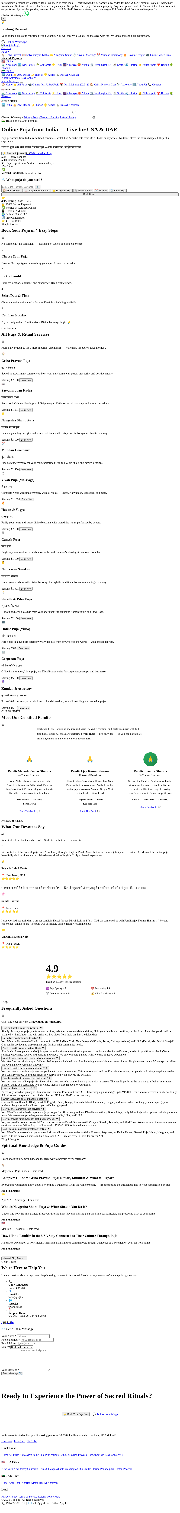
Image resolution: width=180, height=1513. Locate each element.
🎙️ (37, 187)
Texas (42, 1468)
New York (7, 1468)
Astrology (14, 77)
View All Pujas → (11, 58)
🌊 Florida (131, 64)
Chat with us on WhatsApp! (45, 1021)
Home (4, 1454)
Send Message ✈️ (12, 1373)
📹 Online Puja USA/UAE (43, 84)
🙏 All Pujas (20, 84)
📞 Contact (154, 84)
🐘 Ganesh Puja (83, 190)
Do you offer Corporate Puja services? (24, 1109)
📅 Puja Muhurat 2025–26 (74, 84)
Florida (95, 1468)
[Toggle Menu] (21, 82)
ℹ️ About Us (139, 84)
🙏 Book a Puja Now (13, 153)
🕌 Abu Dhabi (21, 74)
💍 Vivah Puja (117, 190)
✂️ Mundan (101, 190)
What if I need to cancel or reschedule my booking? (30, 1058)
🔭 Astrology (124, 84)
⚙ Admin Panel (90, 1510)
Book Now (26, 380)
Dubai (4, 1482)
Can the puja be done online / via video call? (27, 1078)
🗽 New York (9, 64)
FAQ (57, 1496)
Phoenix (127, 1468)
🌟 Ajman (49, 74)
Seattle (87, 1468)
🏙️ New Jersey (26, 64)
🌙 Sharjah (36, 74)
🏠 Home (6, 84)
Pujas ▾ (5, 51)
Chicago (51, 1468)
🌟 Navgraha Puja (62, 190)
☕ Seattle (119, 64)
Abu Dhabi (15, 1482)
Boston (119, 1468)
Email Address (9, 1343)
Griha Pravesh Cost (82, 1454)
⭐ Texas (57, 64)
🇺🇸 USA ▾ (7, 61)
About (4, 77)
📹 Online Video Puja (158, 54)
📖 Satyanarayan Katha (35, 54)
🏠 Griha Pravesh (11, 54)
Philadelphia (107, 1468)
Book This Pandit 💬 (30, 811)
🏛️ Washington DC (101, 64)
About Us (98, 1454)
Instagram (19, 1441)
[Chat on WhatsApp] (26, 15)
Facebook (6, 1441)
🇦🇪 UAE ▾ (7, 71)
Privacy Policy (32, 117)
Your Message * (10, 1369)
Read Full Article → (12, 1191)
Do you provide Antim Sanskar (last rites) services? (30, 1119)
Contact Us (117, 1454)
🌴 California (43, 64)
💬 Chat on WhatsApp (14, 41)
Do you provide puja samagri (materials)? (25, 1068)
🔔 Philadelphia (147, 64)
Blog (23, 77)
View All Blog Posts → (14, 1258)
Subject (5, 1346)
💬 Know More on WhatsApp (90, 112)
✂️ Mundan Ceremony (110, 54)
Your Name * (8, 1335)
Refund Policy (68, 117)
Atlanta (60, 1468)
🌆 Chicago (70, 64)
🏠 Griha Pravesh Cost (103, 84)
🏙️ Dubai (6, 74)
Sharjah (26, 1482)
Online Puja (37, 1454)
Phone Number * (10, 1339)
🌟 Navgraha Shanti (60, 54)
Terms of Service (49, 117)
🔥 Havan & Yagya (134, 54)
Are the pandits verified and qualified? (23, 1048)
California (32, 1468)
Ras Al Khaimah (48, 1482)
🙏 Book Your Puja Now (76, 1414)
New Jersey (20, 1468)
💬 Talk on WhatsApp (39, 153)
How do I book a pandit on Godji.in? (22, 1028)
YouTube (32, 1441)
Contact (31, 77)
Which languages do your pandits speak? (25, 1099)
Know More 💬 (10, 81)
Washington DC (74, 1468)
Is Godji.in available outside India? (22, 1038)
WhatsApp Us (60, 1503)
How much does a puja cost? (19, 1088)
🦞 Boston (163, 64)
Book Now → (90, 194)
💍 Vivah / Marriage (84, 54)
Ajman (34, 1482)
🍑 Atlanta (83, 64)
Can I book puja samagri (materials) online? (26, 1129)
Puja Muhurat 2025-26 (57, 1454)
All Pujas (14, 1454)
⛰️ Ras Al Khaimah (67, 74)
